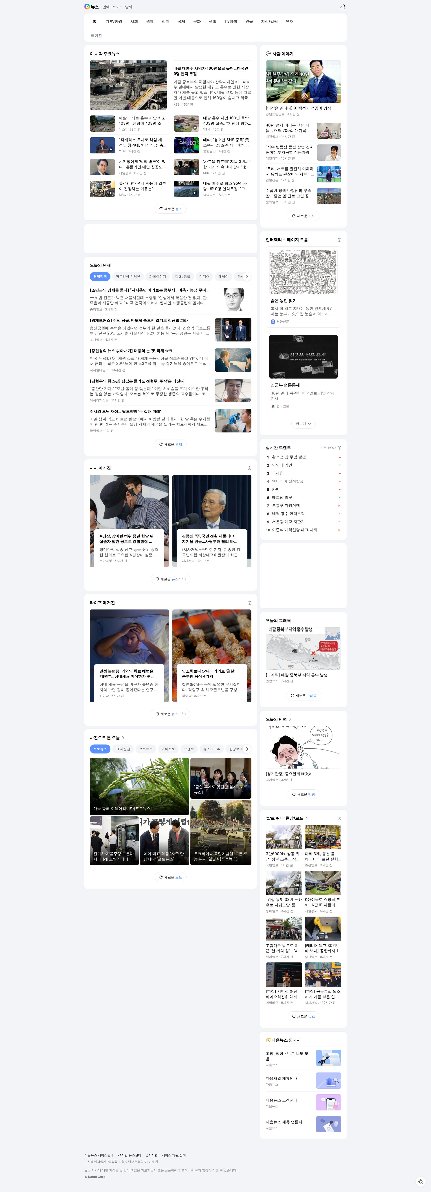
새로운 (173, 209)
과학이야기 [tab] (157, 276)
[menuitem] (94, 21)
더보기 (301, 423)
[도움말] (249, 468)
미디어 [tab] (204, 276)
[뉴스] (95, 6)
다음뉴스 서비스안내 (99, 1155)
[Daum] (87, 6)
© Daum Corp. (95, 1177)
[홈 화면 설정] (421, 1182)
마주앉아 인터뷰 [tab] (128, 276)
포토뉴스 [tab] (100, 749)
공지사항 (151, 1155)
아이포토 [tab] (168, 749)
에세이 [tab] (223, 276)
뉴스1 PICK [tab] (211, 749)
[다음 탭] (246, 276)
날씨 (128, 6)
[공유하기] (342, 6)
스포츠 (117, 6)
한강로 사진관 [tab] (239, 749)
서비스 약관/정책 (174, 1155)
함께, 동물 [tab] (182, 276)
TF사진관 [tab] (123, 749)
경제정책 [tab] (100, 276)
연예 (106, 6)
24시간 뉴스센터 (129, 1155)
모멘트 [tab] (189, 749)
